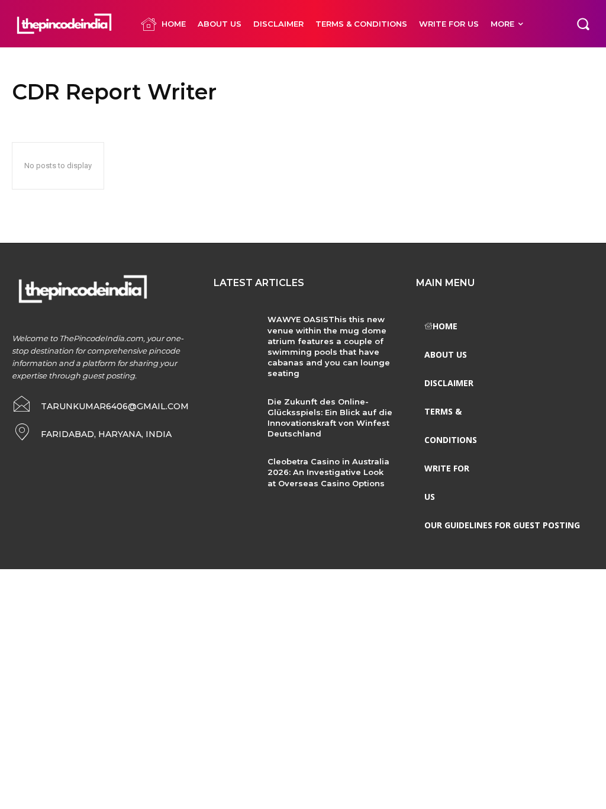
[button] (583, 23)
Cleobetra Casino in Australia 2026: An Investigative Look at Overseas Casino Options (328, 472)
